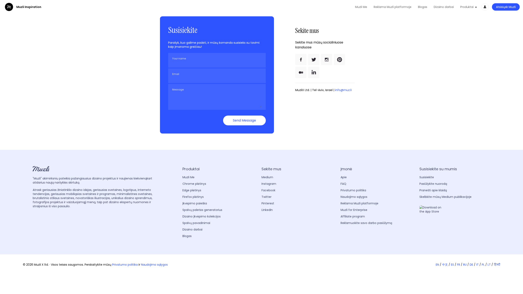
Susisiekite (426, 177)
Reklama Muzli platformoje (392, 7)
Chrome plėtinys (194, 184)
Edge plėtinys (191, 190)
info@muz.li (343, 90)
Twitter (267, 197)
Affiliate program (353, 216)
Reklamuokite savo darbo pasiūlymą (366, 223)
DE (471, 265)
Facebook (268, 190)
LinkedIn (267, 210)
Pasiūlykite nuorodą (433, 184)
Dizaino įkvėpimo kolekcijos (201, 216)
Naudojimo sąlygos (354, 197)
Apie (344, 177)
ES (452, 265)
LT (489, 265)
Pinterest (268, 203)
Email (175, 74)
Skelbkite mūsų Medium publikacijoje (445, 197)
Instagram (269, 184)
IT (477, 265)
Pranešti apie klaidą (433, 190)
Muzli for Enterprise (354, 210)
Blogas (422, 7)
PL (483, 265)
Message (178, 89)
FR (458, 265)
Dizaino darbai (444, 7)
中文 (445, 265)
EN (437, 265)
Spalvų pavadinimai (196, 223)
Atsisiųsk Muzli (506, 7)
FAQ (343, 184)
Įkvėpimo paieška (194, 203)
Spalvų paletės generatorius (202, 210)
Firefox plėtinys (193, 197)
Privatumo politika (353, 190)
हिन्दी (497, 265)
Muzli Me (361, 7)
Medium (267, 177)
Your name (179, 58)
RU (465, 265)
